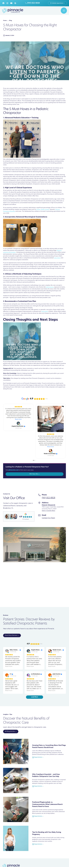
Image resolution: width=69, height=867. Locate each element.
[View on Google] (18, 450)
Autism (38, 209)
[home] (12, 10)
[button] (64, 10)
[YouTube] (11, 3)
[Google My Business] (15, 3)
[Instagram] (7, 3)
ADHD (42, 209)
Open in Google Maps (48, 510)
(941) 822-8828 (48, 498)
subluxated (44, 311)
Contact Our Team (48, 518)
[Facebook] (3, 3)
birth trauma (50, 287)
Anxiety (47, 209)
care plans (57, 258)
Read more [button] (18, 446)
